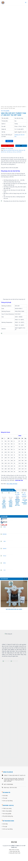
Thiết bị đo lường (7, 808)
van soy (14, 151)
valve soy (21, 150)
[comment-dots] (21, 146)
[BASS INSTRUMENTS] (14, 519)
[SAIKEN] (14, 551)
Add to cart (9, 141)
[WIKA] (14, 565)
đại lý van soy (15, 150)
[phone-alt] (7, 146)
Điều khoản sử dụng (14, 849)
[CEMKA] (6, 522)
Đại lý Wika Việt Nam (12, 483)
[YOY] (6, 572)
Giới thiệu (5, 795)
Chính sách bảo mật (15, 851)
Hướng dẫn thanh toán (14, 853)
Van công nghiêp (8, 106)
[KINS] (6, 529)
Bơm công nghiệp (7, 811)
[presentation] (24, 578)
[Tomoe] (6, 558)
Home (2, 106)
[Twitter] (14, 842)
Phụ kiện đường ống (8, 816)
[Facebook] (12, 842)
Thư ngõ (5, 798)
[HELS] (14, 525)
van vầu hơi (18, 151)
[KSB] (6, 544)
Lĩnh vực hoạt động (8, 800)
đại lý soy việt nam (8, 150)
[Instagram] (16, 842)
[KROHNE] (14, 536)
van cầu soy (9, 151)
